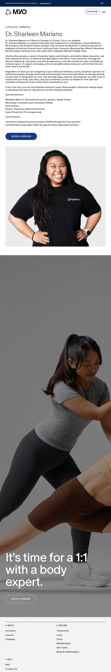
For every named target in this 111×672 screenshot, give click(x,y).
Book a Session (21, 136)
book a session (21, 599)
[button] (102, 3)
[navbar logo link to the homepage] (16, 12)
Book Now (92, 12)
